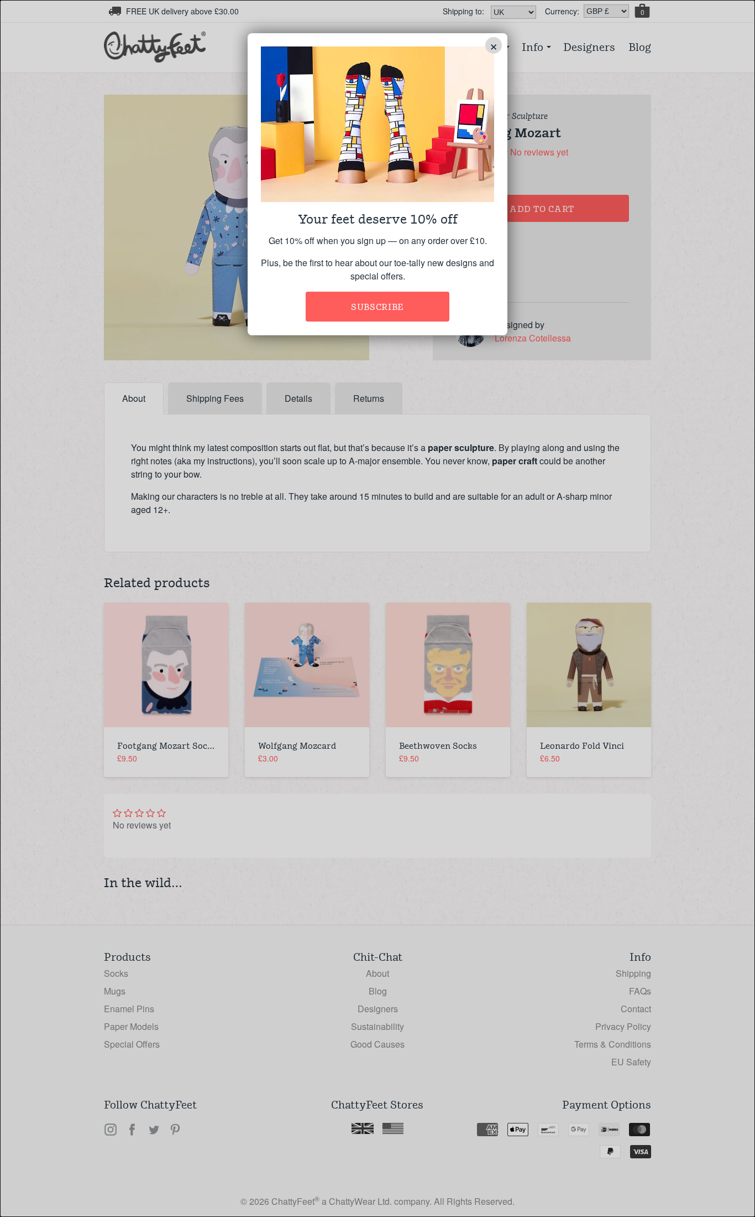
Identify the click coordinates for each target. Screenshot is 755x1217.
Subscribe (377, 307)
